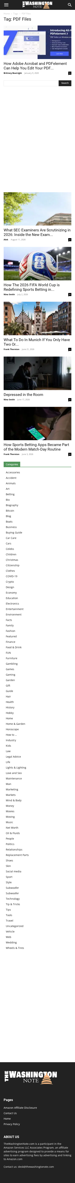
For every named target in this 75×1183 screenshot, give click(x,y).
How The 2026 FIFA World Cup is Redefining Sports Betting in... (32, 287)
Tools (9, 915)
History (10, 707)
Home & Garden (15, 724)
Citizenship (12, 565)
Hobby (10, 713)
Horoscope (12, 729)
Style (9, 882)
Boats (9, 521)
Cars (8, 543)
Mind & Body (13, 800)
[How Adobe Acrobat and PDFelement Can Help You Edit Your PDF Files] (37, 42)
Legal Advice (13, 756)
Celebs (10, 549)
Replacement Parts (17, 855)
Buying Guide (14, 532)
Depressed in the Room (23, 394)
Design (10, 587)
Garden (10, 680)
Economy (11, 592)
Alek (6, 239)
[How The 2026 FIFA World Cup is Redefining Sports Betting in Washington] (37, 263)
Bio (8, 499)
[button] (6, 5)
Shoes (9, 860)
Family (10, 625)
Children (11, 554)
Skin (8, 866)
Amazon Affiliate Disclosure (20, 1107)
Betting (10, 494)
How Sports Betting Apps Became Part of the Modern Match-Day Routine (36, 447)
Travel (9, 920)
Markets (11, 795)
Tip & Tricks (13, 904)
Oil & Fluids (13, 833)
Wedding (11, 942)
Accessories (13, 472)
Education (12, 598)
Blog (8, 516)
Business (11, 527)
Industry (11, 740)
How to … (11, 734)
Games (10, 669)
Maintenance (14, 778)
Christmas (12, 560)
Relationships (14, 849)
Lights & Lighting (16, 767)
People (10, 838)
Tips (8, 909)
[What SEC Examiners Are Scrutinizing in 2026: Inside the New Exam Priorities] (37, 209)
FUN (8, 652)
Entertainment (14, 609)
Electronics (12, 603)
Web (8, 937)
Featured (11, 636)
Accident (11, 478)
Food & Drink (13, 647)
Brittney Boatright (13, 73)
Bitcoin (10, 510)
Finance (10, 642)
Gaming (10, 674)
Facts (9, 620)
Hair (8, 696)
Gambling (12, 663)
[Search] (70, 5)
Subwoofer (12, 887)
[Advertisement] (37, 140)
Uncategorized (14, 926)
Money (10, 805)
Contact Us (10, 1113)
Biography (12, 505)
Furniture (11, 658)
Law (8, 751)
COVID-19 (11, 576)
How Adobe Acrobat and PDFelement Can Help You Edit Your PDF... (35, 65)
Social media (13, 871)
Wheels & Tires (15, 948)
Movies (10, 811)
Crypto (10, 581)
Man (8, 784)
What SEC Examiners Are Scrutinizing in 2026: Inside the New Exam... (37, 232)
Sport (9, 877)
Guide (9, 691)
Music (9, 822)
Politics (10, 844)
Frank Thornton (11, 349)
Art (7, 488)
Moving (10, 816)
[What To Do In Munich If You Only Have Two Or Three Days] (37, 318)
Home (7, 13)
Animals (11, 483)
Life (8, 762)
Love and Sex (14, 773)
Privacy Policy (12, 1124)
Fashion (10, 631)
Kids (8, 745)
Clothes (10, 570)
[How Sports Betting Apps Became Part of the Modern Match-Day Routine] (37, 423)
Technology (13, 898)
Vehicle (10, 931)
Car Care (11, 538)
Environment (13, 614)
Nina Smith (9, 294)
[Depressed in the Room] (37, 373)
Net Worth (12, 827)
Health (10, 702)
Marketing (12, 789)
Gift (8, 685)
